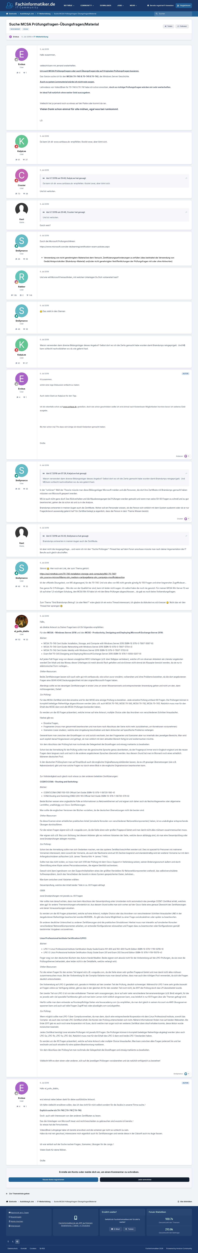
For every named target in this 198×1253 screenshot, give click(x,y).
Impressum (15, 1226)
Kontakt (24, 1248)
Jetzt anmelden (144, 1179)
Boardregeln (16, 1217)
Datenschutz (13, 1248)
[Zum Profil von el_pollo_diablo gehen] (21, 621)
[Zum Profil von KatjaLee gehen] (21, 141)
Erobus (16, 37)
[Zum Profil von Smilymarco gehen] (21, 240)
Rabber (21, 287)
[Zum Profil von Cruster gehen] (21, 175)
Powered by (179, 1248)
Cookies (33, 1248)
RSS (43, 1248)
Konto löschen (17, 1221)
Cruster (21, 185)
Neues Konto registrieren (53, 1179)
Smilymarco (22, 251)
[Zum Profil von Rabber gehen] (21, 276)
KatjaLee (21, 151)
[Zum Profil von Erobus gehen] (10, 36)
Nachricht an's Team (20, 1212)
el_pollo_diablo (21, 631)
